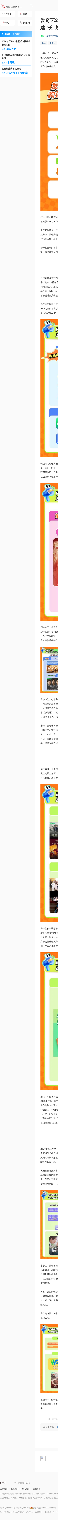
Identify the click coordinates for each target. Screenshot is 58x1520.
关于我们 (4, 1488)
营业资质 (36, 1488)
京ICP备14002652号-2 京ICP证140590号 (15, 1508)
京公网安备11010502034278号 (44, 1508)
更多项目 (16, 34)
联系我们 (14, 1488)
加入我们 (26, 1488)
